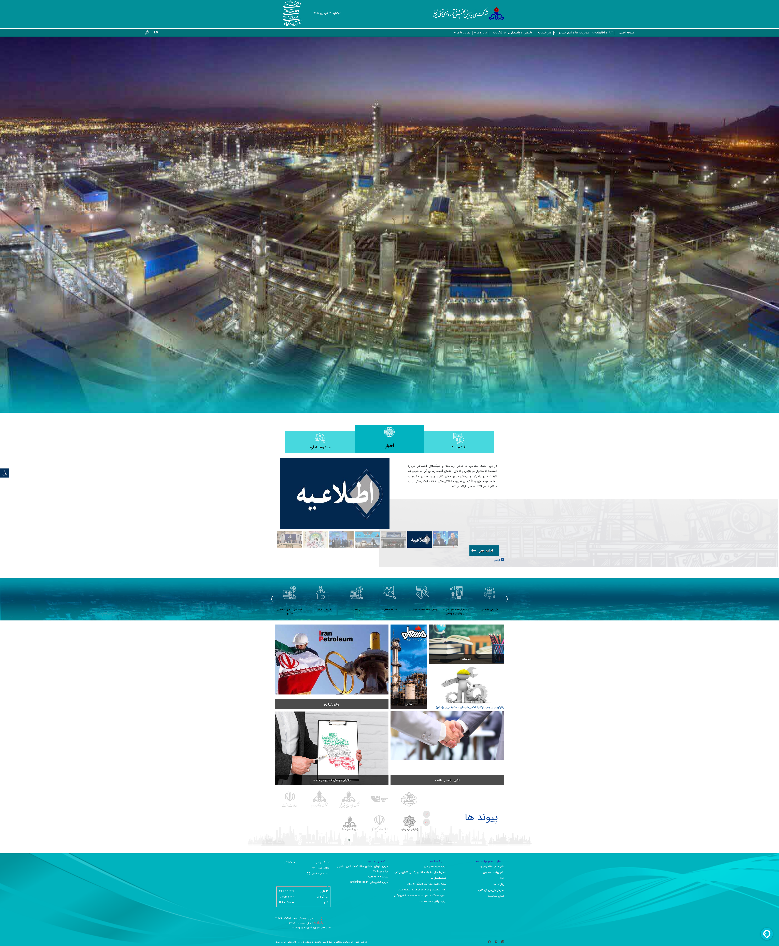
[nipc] (349, 799)
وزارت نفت (498, 884)
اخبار (389, 446)
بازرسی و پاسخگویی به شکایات (512, 32)
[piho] (349, 824)
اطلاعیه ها (459, 447)
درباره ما (482, 32)
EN (156, 32)
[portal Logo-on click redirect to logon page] (468, 13)
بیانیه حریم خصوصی (435, 866)
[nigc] (320, 799)
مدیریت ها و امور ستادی (573, 32)
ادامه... (484, 550)
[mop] (290, 799)
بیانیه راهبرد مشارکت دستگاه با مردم (426, 884)
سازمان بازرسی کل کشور (491, 890)
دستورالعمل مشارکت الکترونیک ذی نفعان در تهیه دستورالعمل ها (420, 875)
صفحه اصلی (626, 32)
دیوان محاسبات (496, 896)
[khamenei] (409, 799)
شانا (502, 878)
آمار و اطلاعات (604, 32)
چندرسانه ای (320, 447)
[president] (379, 824)
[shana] (379, 799)
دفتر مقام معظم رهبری (492, 866)
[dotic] (409, 824)
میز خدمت (544, 32)
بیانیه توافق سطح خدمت (433, 901)
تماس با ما (463, 32)
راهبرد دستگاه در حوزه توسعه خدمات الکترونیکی (420, 895)
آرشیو (497, 560)
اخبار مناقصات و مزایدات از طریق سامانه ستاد (422, 890)
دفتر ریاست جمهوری (493, 872)
